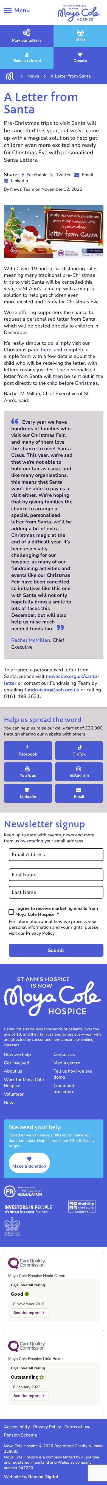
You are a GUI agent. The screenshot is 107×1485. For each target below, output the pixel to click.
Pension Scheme (20, 1435)
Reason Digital (43, 1477)
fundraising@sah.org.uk (51, 689)
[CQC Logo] (26, 1267)
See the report (26, 1313)
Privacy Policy (40, 933)
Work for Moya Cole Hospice (24, 1083)
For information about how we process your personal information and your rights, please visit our (53, 928)
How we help (17, 1054)
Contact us (64, 1054)
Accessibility (17, 1427)
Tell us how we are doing (73, 1074)
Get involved (16, 1063)
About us (13, 1071)
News (10, 1103)
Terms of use (77, 1427)
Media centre (67, 1063)
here (46, 349)
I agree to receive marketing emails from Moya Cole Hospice (56, 911)
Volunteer (14, 1094)
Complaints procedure (65, 1089)
